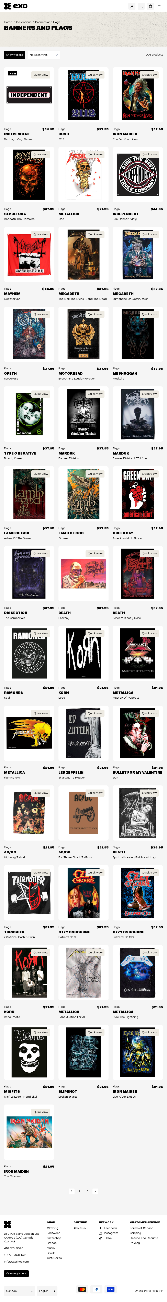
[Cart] (150, 6)
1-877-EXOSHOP (15, 1255)
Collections (23, 22)
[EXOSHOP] (15, 6)
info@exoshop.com (16, 1261)
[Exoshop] (7, 1224)
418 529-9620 (13, 1248)
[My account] (131, 6)
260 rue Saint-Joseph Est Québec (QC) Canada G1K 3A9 (21, 1237)
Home (8, 22)
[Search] (141, 6)
